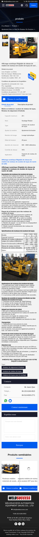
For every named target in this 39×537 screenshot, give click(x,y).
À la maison (6, 26)
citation (33, 5)
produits (14, 26)
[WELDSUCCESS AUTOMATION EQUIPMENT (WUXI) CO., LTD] (10, 5)
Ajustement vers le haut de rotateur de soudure (17, 29)
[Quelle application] (6, 401)
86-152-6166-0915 (31, 1)
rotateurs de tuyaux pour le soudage (14, 375)
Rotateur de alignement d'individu (13, 367)
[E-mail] (10, 400)
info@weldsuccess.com (11, 1)
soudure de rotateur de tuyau (12, 371)
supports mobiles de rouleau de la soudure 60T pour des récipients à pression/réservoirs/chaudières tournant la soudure (28, 480)
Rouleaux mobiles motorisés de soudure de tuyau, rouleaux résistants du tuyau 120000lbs (9, 480)
